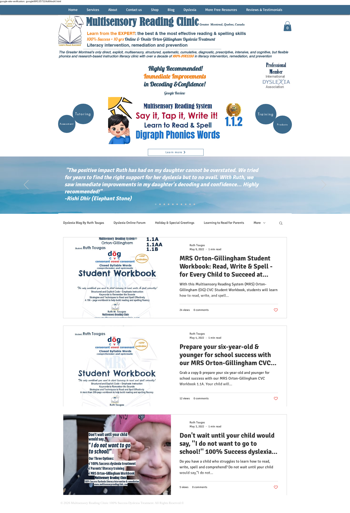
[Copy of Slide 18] (194, 204)
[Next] (323, 185)
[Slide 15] (185, 204)
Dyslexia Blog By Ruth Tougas (83, 223)
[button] (287, 26)
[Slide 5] (168, 204)
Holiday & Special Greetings (174, 223)
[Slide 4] (164, 204)
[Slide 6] (173, 204)
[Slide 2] (155, 204)
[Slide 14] (181, 204)
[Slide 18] (190, 204)
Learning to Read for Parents (224, 223)
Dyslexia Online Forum (129, 223)
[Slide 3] (160, 204)
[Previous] (26, 185)
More (257, 223)
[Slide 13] (177, 204)
